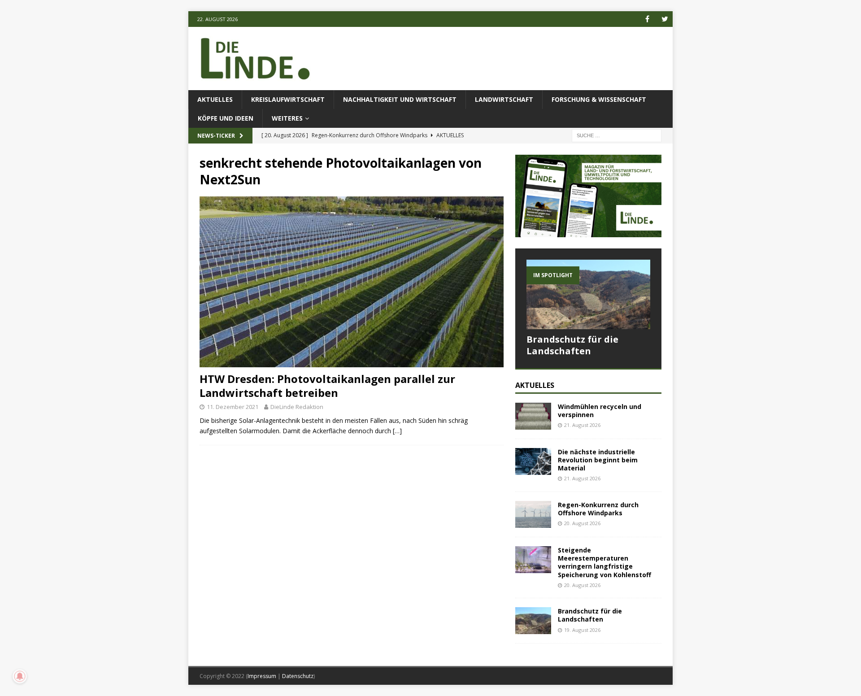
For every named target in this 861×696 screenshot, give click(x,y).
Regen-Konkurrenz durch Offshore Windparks (598, 508)
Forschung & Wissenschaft (599, 99)
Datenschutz (297, 676)
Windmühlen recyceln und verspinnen (599, 410)
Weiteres (287, 118)
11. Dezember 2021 (232, 407)
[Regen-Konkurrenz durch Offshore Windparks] (533, 514)
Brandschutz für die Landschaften (572, 345)
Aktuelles (215, 99)
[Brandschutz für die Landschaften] (588, 294)
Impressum (262, 676)
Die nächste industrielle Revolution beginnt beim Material (598, 460)
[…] (397, 430)
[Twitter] (665, 19)
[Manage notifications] (20, 676)
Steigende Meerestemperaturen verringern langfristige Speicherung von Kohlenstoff (605, 562)
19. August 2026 (582, 629)
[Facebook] (647, 19)
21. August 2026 (582, 425)
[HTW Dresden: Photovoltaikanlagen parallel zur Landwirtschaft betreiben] (352, 281)
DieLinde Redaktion (296, 407)
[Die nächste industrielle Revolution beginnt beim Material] (533, 461)
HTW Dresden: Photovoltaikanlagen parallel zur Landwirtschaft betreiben (327, 385)
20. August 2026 (582, 523)
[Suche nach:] (616, 135)
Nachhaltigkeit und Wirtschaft (400, 99)
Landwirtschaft (504, 99)
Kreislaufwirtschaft (288, 99)
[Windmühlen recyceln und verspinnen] (533, 416)
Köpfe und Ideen (225, 118)
